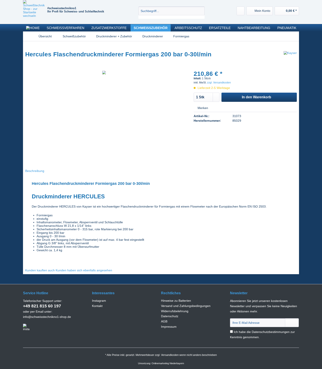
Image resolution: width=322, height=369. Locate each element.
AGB (164, 321)
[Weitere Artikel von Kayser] (290, 58)
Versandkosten (170, 355)
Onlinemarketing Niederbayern (168, 363)
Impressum (169, 326)
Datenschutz (169, 316)
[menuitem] (171, 13)
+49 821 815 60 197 (42, 306)
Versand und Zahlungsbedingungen (186, 306)
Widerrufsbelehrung (174, 311)
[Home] (33, 27)
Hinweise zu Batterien (176, 300)
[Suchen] (200, 11)
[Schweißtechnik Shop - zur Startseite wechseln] (35, 11)
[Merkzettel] (240, 11)
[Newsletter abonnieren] (292, 322)
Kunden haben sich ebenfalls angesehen (84, 270)
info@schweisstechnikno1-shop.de (47, 317)
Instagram (99, 300)
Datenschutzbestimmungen (271, 332)
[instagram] (26, 327)
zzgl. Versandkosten (219, 82)
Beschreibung (34, 171)
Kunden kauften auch (40, 270)
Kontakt (97, 306)
